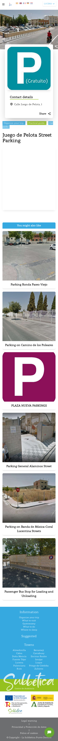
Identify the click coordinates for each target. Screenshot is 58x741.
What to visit (29, 620)
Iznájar (39, 659)
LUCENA (48, 4)
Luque (38, 662)
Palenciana (19, 665)
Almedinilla (19, 650)
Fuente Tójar (19, 659)
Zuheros (38, 668)
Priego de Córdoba (39, 665)
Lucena (19, 662)
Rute (19, 668)
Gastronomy (29, 623)
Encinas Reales (39, 656)
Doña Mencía (19, 656)
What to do (29, 626)
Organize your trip (29, 617)
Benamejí (39, 650)
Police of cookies (29, 733)
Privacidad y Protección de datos (29, 727)
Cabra (19, 653)
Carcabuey (38, 653)
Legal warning (29, 721)
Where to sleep (29, 630)
